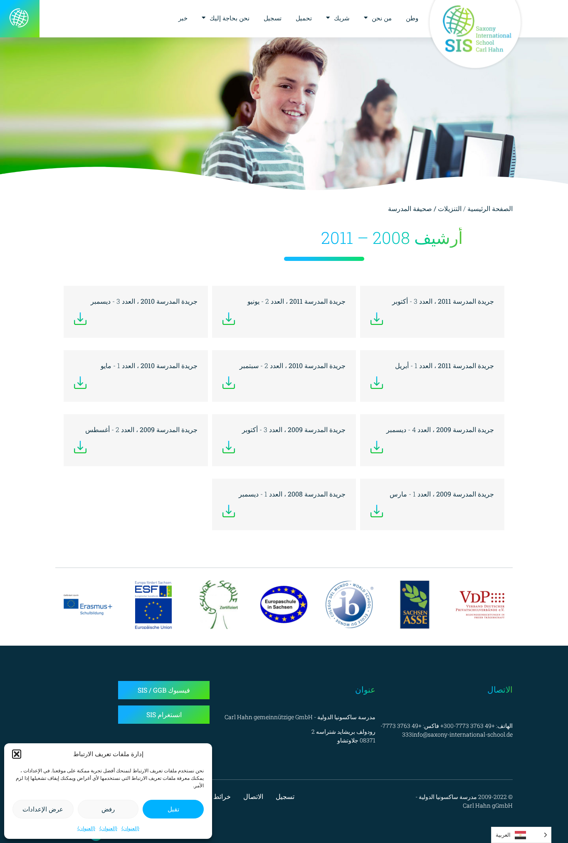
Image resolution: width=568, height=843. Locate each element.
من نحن (382, 18)
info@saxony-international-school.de (462, 734)
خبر (183, 18)
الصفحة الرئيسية (490, 208)
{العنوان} (130, 828)
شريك (342, 18)
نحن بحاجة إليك (229, 18)
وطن (412, 18)
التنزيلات (450, 208)
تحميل (304, 18)
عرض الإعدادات (42, 809)
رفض (108, 809)
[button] (16, 754)
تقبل (173, 809)
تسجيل (273, 18)
